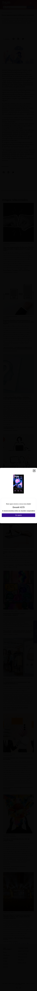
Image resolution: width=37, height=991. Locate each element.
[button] (34, 471)
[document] (18, 495)
